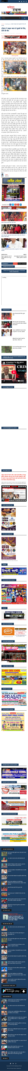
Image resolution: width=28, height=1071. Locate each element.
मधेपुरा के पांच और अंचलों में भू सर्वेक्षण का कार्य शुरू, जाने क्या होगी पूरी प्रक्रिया (17, 1023)
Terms (8, 1068)
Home (2, 24)
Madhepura (7, 24)
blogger (15, 263)
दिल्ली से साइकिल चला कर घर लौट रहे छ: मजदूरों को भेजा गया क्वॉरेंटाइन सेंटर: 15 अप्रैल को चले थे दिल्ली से (17, 1019)
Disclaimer (19, 1068)
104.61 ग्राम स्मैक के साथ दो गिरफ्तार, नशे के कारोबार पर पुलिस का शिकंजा (16, 945)
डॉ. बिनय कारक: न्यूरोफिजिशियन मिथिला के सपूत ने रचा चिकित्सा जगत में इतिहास (17, 1012)
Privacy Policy (13, 1068)
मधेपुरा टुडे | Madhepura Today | (10, 913)
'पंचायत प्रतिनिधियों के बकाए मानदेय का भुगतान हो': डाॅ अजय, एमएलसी (12, 249)
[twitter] (23, 1)
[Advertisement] (14, 747)
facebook (24, 263)
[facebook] (19, 1)
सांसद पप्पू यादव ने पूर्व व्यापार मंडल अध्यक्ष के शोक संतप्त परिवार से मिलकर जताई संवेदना (13, 235)
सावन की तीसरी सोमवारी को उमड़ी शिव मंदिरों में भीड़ (17, 875)
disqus (19, 263)
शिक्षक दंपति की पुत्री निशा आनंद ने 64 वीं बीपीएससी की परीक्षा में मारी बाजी (15, 1047)
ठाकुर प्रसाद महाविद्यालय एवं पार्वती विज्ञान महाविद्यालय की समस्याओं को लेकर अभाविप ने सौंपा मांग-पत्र (17, 883)
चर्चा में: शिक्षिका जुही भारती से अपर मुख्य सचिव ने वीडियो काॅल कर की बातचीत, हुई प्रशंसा (16, 1052)
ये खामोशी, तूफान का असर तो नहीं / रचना (15, 915)
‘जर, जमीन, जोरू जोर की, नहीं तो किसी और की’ (16, 858)
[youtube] (21, 1)
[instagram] (26, 1)
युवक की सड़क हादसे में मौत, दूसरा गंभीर (8, 222)
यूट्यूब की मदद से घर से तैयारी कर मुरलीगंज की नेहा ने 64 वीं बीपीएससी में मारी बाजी (17, 1000)
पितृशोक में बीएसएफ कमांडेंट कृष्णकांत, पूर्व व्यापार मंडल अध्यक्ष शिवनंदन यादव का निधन (16, 864)
